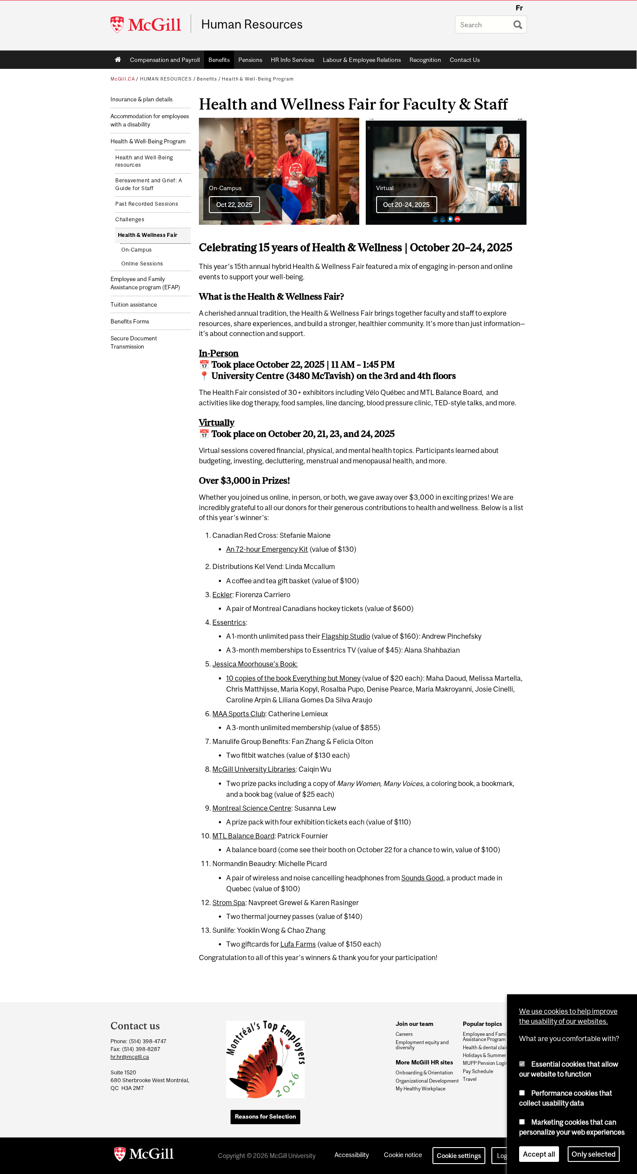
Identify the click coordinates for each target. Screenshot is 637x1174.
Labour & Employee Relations (362, 59)
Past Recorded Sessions (146, 204)
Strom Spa (228, 902)
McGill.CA (122, 78)
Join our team (414, 1024)
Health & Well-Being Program (257, 78)
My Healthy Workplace (420, 1088)
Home (118, 60)
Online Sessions (142, 264)
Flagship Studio (346, 636)
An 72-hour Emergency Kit (267, 549)
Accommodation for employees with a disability (149, 120)
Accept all (539, 1154)
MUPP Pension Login (485, 1063)
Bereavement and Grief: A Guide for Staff (148, 184)
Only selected (594, 1154)
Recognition (425, 59)
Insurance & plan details (141, 99)
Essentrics (229, 622)
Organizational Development (427, 1080)
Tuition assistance (133, 304)
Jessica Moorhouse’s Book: (255, 664)
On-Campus (136, 250)
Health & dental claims (487, 1047)
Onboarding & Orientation (424, 1072)
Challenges (129, 220)
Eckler (222, 594)
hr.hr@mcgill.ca (129, 1057)
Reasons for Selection (265, 1116)
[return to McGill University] (144, 1156)
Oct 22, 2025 (234, 204)
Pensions (250, 59)
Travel (470, 1079)
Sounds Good (422, 878)
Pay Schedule (478, 1071)
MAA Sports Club (238, 714)
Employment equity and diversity (422, 1045)
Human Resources (252, 24)
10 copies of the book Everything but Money (293, 678)
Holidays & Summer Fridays (493, 1055)
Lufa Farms (298, 944)
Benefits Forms (129, 321)
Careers (404, 1034)
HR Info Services (292, 59)
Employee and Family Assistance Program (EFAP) (492, 1037)
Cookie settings (459, 1155)
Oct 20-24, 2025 (406, 204)
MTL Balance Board (243, 836)
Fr (519, 7)
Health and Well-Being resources (144, 161)
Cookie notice (403, 1154)
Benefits (219, 59)
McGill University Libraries (254, 769)
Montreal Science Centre (251, 808)
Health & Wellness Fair (148, 235)
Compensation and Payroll (165, 59)
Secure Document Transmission (133, 342)
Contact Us (465, 59)
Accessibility (352, 1154)
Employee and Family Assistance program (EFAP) (145, 283)
